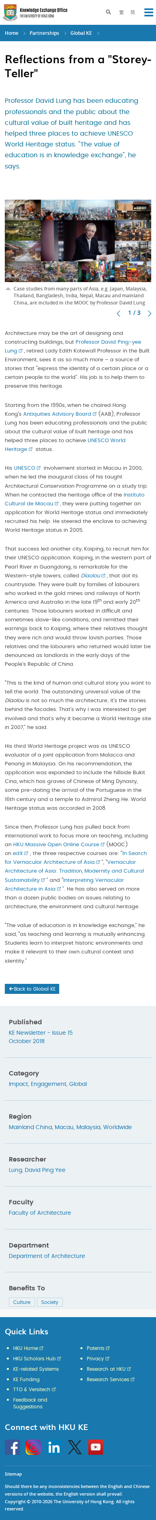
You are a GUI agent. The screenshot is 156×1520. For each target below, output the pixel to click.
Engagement (48, 1084)
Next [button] (149, 313)
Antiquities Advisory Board (57, 414)
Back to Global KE (35, 989)
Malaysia (88, 1127)
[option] (78, 244)
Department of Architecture (47, 1256)
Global (78, 1084)
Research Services (108, 1379)
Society (49, 1302)
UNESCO (24, 468)
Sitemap (13, 1474)
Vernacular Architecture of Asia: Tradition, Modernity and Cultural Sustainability (74, 871)
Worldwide (117, 1127)
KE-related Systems (36, 1369)
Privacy (95, 1358)
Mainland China (30, 1127)
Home (11, 33)
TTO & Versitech (31, 1389)
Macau (64, 1127)
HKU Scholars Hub (34, 1358)
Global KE (81, 33)
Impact (18, 1084)
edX (18, 853)
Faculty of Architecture (40, 1213)
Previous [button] (118, 313)
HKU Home (25, 1348)
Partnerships (44, 33)
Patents (95, 1348)
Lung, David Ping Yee (37, 1170)
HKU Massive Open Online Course (56, 844)
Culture (21, 1302)
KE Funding (26, 1379)
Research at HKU (106, 1369)
